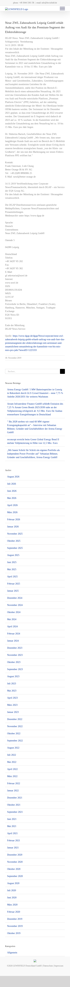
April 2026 (12, 505)
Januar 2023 (13, 712)
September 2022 (15, 740)
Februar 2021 (13, 840)
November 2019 (15, 926)
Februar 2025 (13, 583)
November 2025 (15, 533)
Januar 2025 (13, 591)
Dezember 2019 (14, 919)
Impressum (58, 966)
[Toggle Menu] (62, 8)
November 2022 (15, 726)
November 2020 (15, 862)
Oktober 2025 (13, 541)
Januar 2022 (13, 790)
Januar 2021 (13, 847)
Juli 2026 (11, 484)
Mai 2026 (11, 498)
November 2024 (15, 605)
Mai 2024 (11, 619)
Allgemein (12, 952)
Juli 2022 (11, 755)
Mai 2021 (11, 826)
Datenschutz (48, 966)
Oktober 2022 (13, 733)
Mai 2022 (11, 762)
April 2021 (12, 833)
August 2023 (13, 676)
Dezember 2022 (14, 719)
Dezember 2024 (14, 598)
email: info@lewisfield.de (46, 3)
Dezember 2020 (14, 854)
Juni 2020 (11, 897)
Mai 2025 (11, 569)
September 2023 (15, 669)
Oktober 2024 (13, 612)
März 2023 (12, 705)
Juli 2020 (11, 890)
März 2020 (12, 904)
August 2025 (13, 555)
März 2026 (12, 512)
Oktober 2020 (13, 869)
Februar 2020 (13, 912)
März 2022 (12, 776)
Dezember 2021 (14, 797)
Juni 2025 (11, 562)
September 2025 (15, 548)
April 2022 (12, 769)
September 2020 (15, 876)
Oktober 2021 (13, 805)
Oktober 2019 (13, 933)
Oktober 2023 (13, 662)
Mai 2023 (11, 690)
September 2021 (15, 812)
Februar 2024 (13, 633)
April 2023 (12, 698)
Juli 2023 (11, 683)
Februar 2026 (13, 519)
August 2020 (13, 883)
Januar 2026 (13, 526)
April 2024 (12, 626)
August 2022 (13, 747)
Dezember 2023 (14, 648)
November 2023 (15, 655)
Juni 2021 (11, 819)
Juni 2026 (11, 491)
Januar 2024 (13, 640)
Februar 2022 (13, 783)
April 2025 (12, 576)
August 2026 (13, 476)
